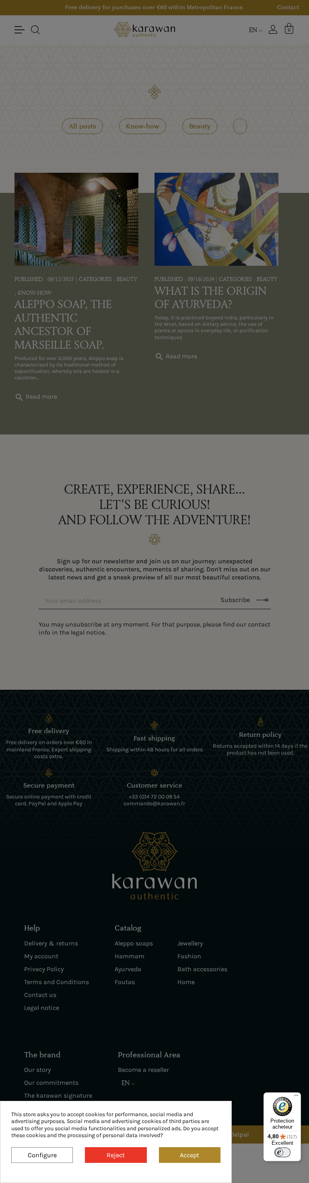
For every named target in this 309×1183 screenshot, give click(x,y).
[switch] (282, 1152)
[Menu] (296, 1097)
